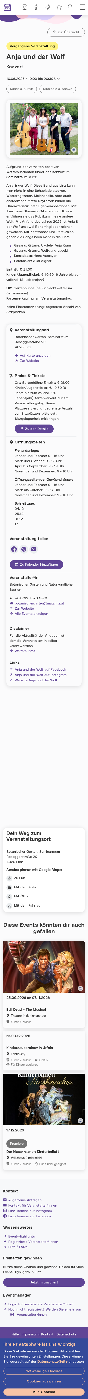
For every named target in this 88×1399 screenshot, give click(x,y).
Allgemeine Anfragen (24, 1200)
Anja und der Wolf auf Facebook (38, 669)
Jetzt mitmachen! (44, 1282)
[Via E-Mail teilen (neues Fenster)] (33, 549)
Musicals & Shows (59, 89)
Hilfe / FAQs (17, 1247)
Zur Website (27, 360)
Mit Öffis (21, 896)
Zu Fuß (19, 878)
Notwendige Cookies (44, 1371)
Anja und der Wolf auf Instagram (38, 675)
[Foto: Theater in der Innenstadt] (80, 988)
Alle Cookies (44, 1392)
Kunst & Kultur (23, 89)
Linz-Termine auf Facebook (29, 1216)
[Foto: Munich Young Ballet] (80, 1120)
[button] (82, 7)
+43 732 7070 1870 (31, 598)
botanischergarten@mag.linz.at (39, 603)
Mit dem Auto (25, 887)
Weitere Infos (25, 651)
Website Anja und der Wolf (33, 680)
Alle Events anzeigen (31, 613)
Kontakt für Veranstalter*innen (32, 1205)
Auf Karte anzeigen (35, 355)
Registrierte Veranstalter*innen (33, 1242)
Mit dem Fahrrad (27, 905)
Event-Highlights (21, 1236)
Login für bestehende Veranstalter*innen (40, 1304)
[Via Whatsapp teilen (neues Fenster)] (23, 549)
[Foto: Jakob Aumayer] (73, 150)
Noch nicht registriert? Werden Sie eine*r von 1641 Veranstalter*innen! (44, 1312)
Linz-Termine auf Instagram (30, 1211)
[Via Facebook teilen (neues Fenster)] (14, 549)
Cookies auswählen (44, 1381)
